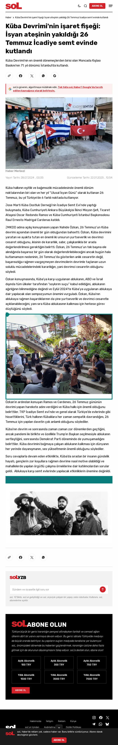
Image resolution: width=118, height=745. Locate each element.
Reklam (61, 721)
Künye (73, 721)
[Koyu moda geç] (79, 6)
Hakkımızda (35, 721)
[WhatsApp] (100, 723)
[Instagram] (94, 717)
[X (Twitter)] (107, 717)
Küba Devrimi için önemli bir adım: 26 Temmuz (37, 478)
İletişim (49, 721)
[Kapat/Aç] (59, 726)
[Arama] (85, 6)
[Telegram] (93, 723)
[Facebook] (100, 717)
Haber (8, 17)
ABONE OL (97, 6)
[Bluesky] (107, 723)
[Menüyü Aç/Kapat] (110, 5)
